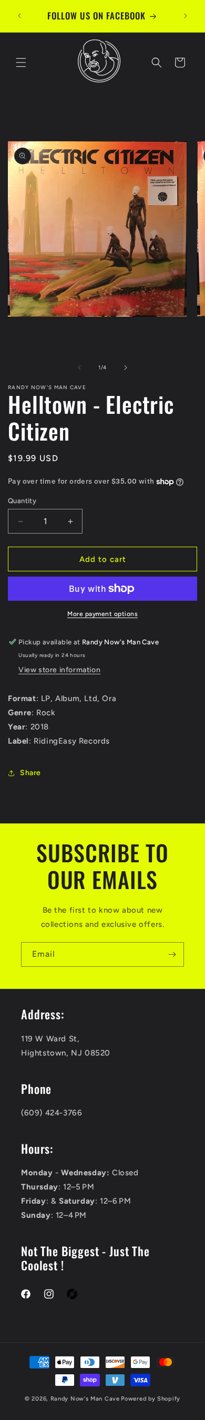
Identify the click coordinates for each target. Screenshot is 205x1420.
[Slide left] (79, 367)
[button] (21, 62)
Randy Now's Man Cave (85, 1398)
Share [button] (30, 772)
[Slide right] (125, 367)
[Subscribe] (171, 954)
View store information (59, 669)
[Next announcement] (185, 15)
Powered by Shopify (150, 1398)
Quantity (22, 501)
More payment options (102, 614)
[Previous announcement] (19, 15)
